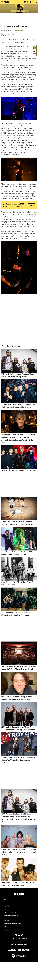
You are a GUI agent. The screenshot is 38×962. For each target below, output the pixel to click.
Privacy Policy (7, 906)
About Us (6, 902)
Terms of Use (7, 909)
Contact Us (6, 930)
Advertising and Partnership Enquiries (12, 923)
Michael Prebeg (19, 30)
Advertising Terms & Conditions (11, 915)
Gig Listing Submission (9, 926)
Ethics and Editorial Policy (10, 912)
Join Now (31, 205)
